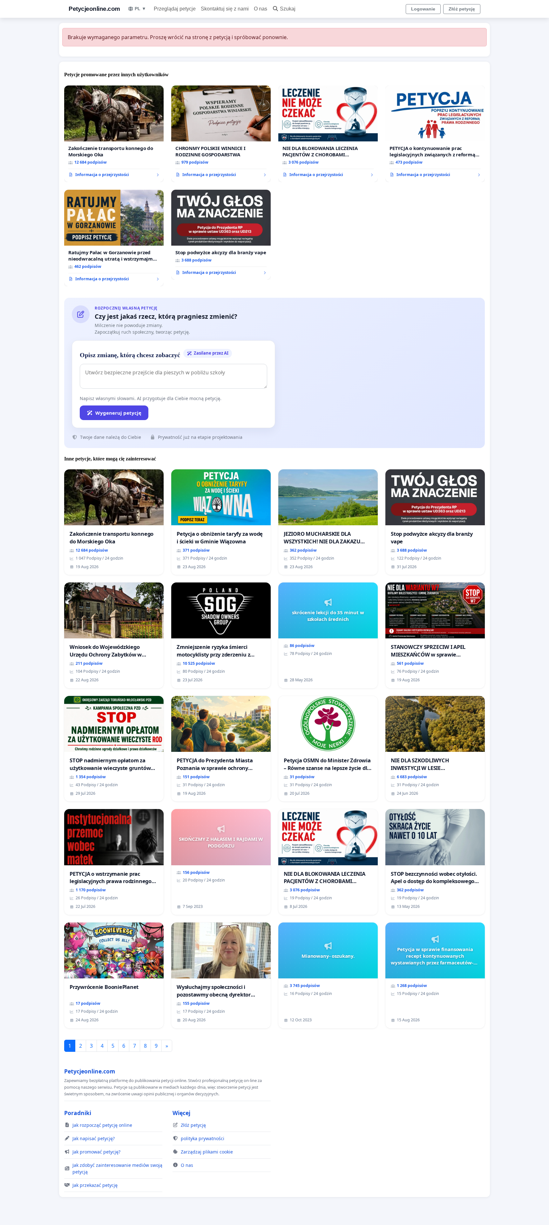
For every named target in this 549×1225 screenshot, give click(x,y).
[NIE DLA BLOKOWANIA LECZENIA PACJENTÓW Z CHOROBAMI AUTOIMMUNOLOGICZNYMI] (328, 133)
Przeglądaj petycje (175, 8)
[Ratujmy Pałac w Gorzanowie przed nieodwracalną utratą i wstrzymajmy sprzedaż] (114, 238)
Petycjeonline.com (94, 8)
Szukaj (287, 8)
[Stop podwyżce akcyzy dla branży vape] (221, 235)
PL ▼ (140, 8)
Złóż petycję (462, 8)
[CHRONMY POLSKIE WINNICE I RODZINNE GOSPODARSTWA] (221, 133)
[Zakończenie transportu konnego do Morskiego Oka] (114, 133)
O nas (260, 8)
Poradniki (77, 1113)
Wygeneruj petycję (118, 413)
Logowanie (423, 8)
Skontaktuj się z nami (225, 8)
